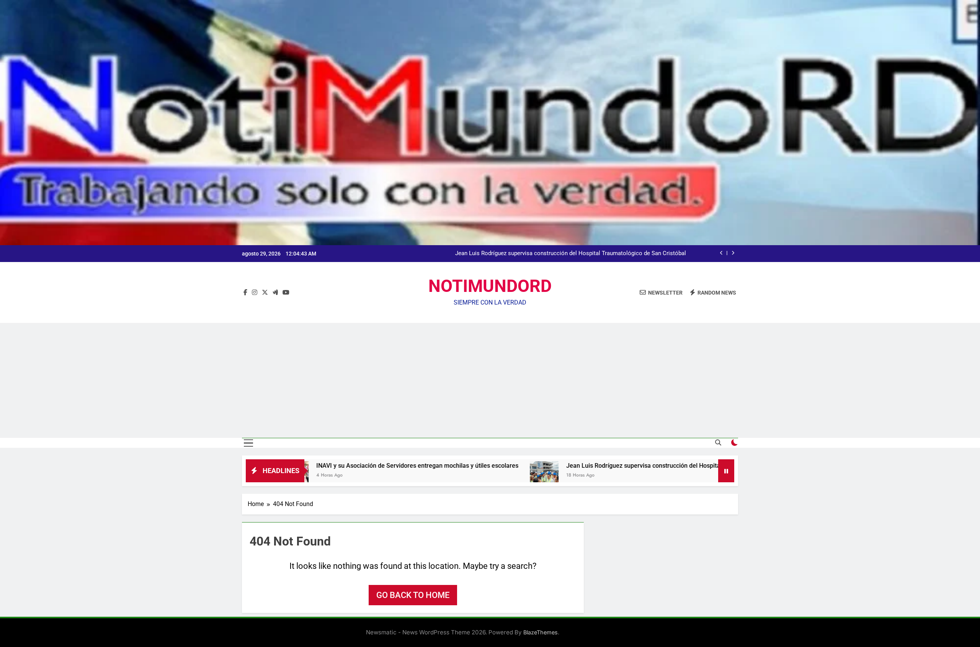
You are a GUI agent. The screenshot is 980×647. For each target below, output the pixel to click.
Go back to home (412, 595)
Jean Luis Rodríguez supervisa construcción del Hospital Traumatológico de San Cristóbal (570, 254)
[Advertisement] (490, 380)
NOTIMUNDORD (490, 286)
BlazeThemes (540, 632)
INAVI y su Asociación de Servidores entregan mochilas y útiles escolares (358, 465)
